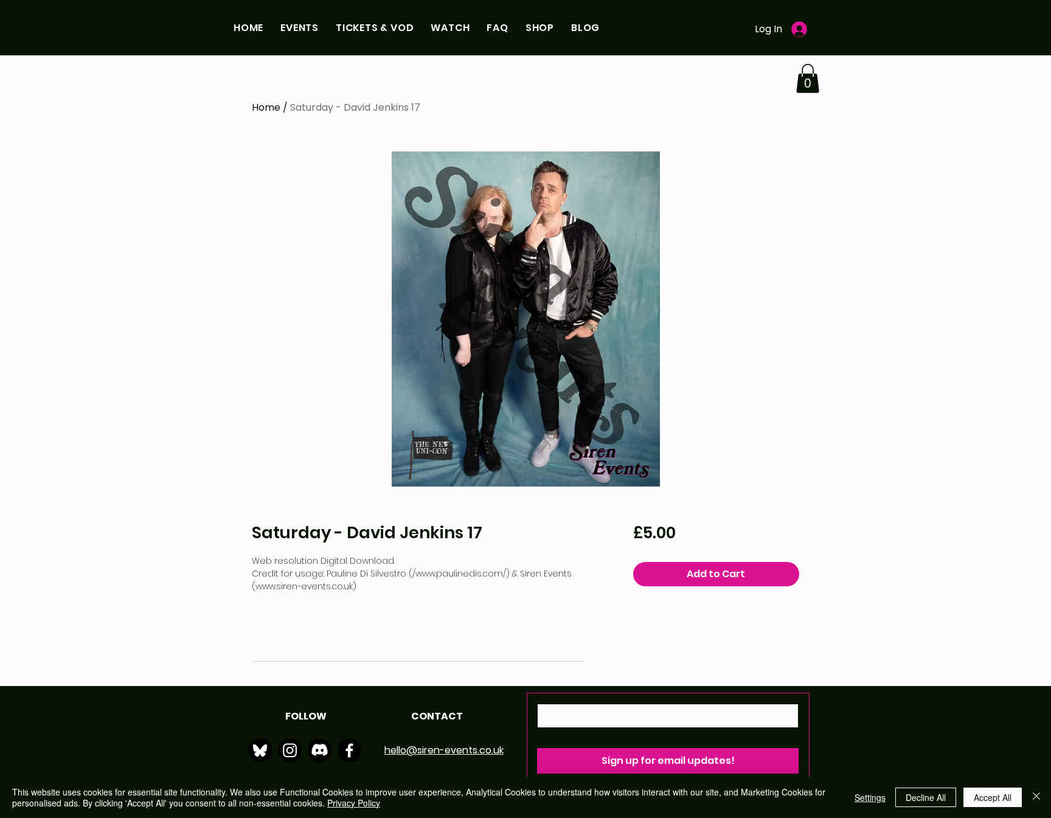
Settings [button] (870, 797)
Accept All (992, 797)
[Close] (1036, 797)
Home (266, 107)
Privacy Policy (353, 803)
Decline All (926, 797)
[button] (299, 27)
